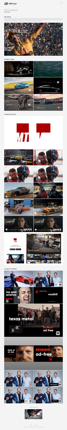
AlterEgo (30, 425)
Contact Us (36, 425)
